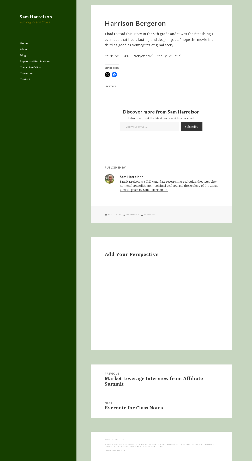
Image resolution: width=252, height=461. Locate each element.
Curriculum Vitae (30, 67)
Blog (23, 55)
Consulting (26, 73)
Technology (149, 214)
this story (134, 34)
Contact (25, 79)
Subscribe (192, 126)
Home (24, 43)
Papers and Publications (35, 61)
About (24, 49)
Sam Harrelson (36, 16)
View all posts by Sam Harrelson (142, 189)
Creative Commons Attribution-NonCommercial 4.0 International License (159, 445)
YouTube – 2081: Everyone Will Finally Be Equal (143, 56)
